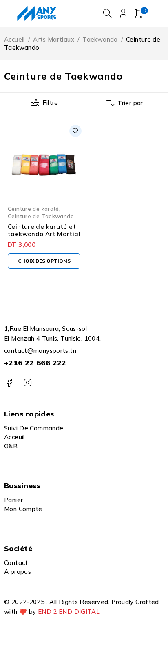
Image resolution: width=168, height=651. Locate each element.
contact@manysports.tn (40, 350)
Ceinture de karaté (33, 208)
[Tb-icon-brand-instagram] (27, 383)
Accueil (14, 39)
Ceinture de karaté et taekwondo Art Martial (44, 230)
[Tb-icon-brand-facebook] (9, 383)
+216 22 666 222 (35, 363)
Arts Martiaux (53, 39)
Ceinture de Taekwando (41, 216)
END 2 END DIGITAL (69, 612)
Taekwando (99, 39)
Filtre (50, 102)
